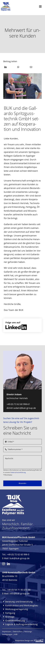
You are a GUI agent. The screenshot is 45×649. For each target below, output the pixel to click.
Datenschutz (17, 631)
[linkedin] (8, 563)
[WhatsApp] (18, 67)
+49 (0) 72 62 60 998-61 (18, 404)
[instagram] (3, 563)
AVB (15, 634)
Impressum (6, 631)
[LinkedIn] (5, 67)
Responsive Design (24, 640)
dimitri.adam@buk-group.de (21, 408)
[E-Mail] (31, 67)
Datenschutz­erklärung (18, 472)
